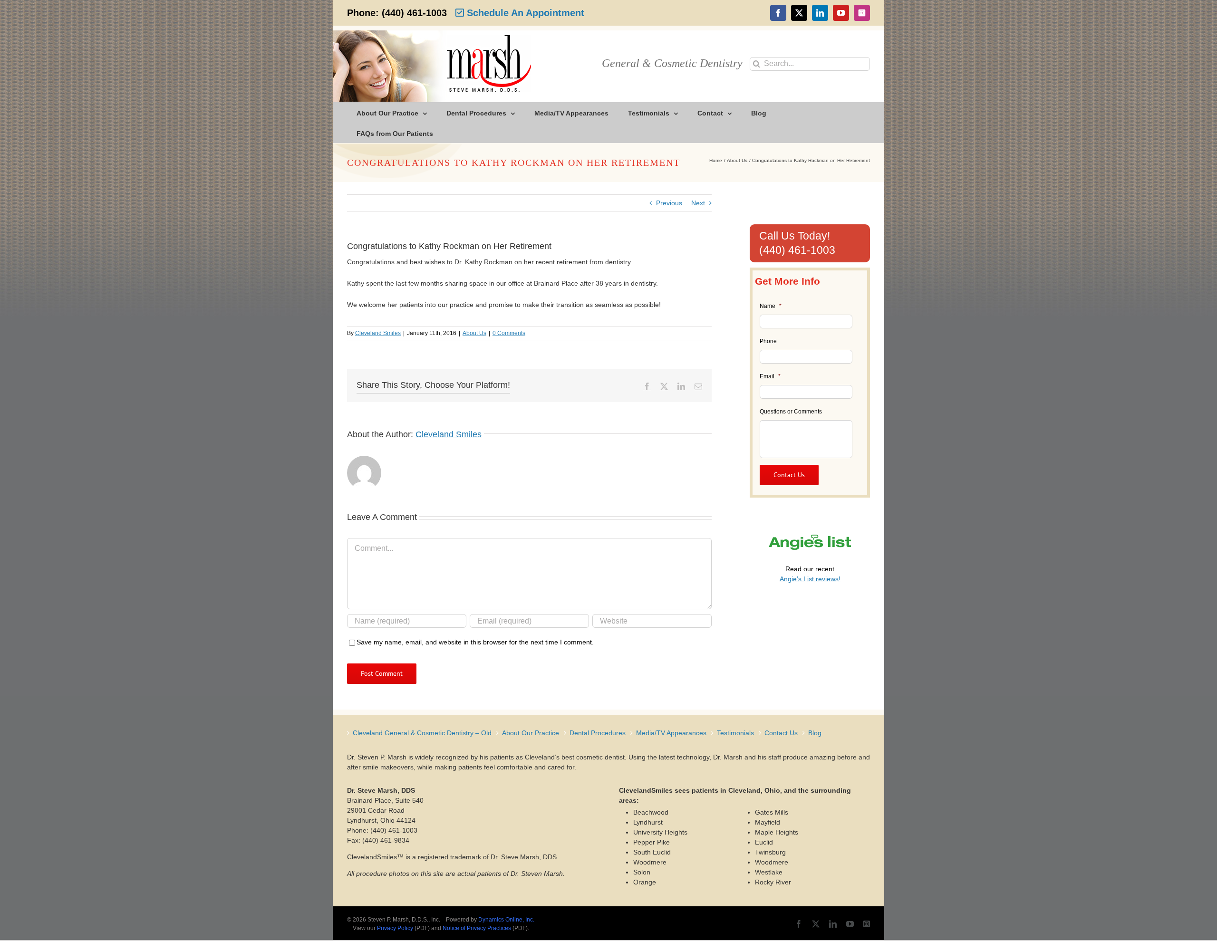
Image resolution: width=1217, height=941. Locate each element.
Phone (768, 341)
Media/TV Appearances (671, 733)
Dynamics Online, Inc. (506, 919)
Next (698, 203)
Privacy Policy (395, 928)
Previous (669, 203)
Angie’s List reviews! (810, 579)
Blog (814, 733)
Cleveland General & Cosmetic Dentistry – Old (422, 733)
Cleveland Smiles (378, 333)
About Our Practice (530, 733)
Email (770, 376)
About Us (474, 333)
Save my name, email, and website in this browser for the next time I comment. (475, 642)
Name (771, 306)
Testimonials (735, 733)
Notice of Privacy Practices (477, 928)
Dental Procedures (598, 733)
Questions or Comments (791, 411)
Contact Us (781, 733)
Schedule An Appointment (524, 13)
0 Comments (509, 333)
